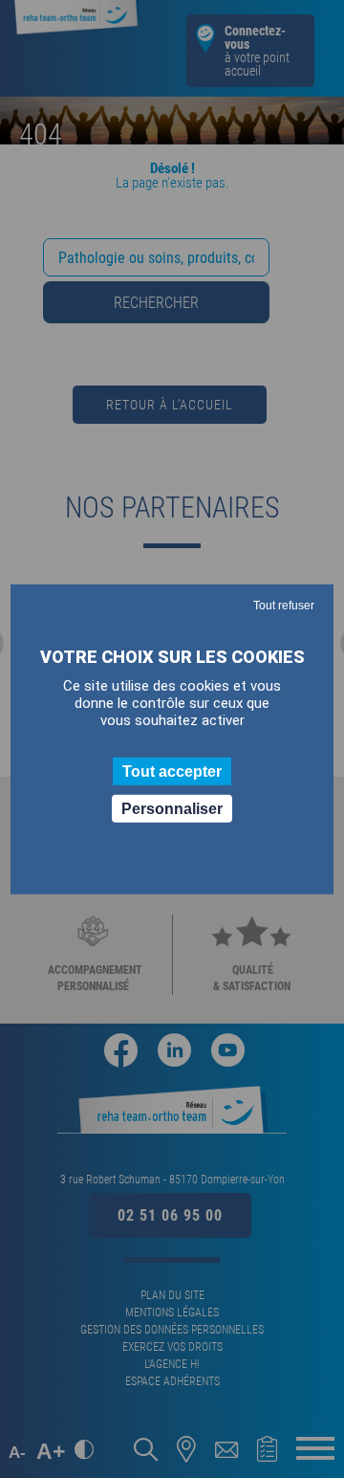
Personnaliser (172, 809)
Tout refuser (283, 604)
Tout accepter (172, 770)
